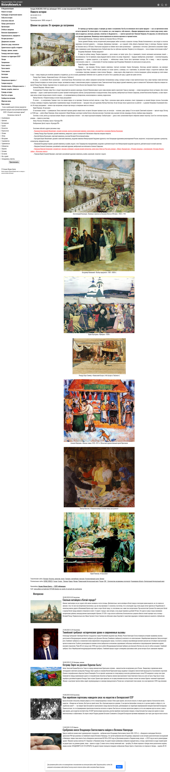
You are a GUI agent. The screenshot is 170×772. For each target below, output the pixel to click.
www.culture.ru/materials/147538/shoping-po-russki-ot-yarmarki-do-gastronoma (58, 589)
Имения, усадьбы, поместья (10, 89)
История (45, 578)
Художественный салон (92, 578)
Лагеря (3, 59)
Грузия (55, 581)
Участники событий (7, 20)
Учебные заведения (7, 29)
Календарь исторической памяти (11, 14)
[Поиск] (162, 5)
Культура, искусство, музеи (56, 578)
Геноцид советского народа (10, 53)
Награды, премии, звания (9, 50)
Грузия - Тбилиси (63, 581)
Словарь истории (6, 92)
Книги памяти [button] (5, 65)
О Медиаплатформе (7, 8)
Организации (5, 26)
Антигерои (4, 74)
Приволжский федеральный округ (88, 581)
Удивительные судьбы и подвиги (11, 47)
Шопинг (102, 578)
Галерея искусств (6, 83)
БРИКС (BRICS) (48, 581)
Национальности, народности (10, 35)
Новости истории (6, 11)
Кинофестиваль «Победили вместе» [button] (12, 86)
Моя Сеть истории (7, 95)
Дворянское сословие (8, 41)
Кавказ (71, 581)
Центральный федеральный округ (154, 581)
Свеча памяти (5, 68)
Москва (75, 581)
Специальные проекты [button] (8, 80)
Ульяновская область (137, 581)
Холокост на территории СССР (10, 56)
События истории (6, 17)
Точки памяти (5, 71)
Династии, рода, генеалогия (10, 44)
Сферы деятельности (8, 23)
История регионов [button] (7, 38)
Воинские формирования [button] (9, 32)
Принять (119, 767)
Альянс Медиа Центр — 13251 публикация (52, 586)
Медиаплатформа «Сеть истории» (12, 3)
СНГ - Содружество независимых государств (117, 581)
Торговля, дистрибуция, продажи (74, 578)
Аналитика (4, 77)
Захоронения (5, 62)
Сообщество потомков (8, 98)
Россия (101, 581)
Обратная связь (6, 101)
